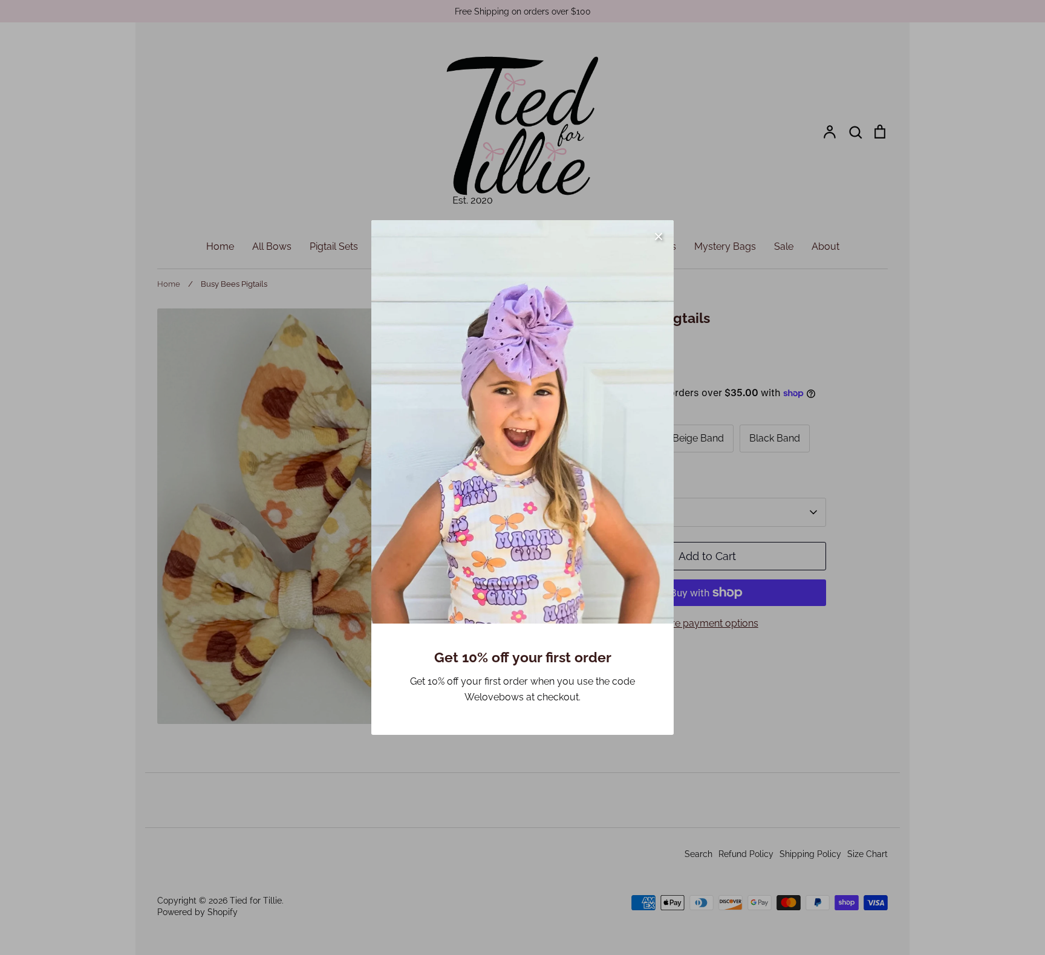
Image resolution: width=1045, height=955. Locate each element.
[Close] (658, 235)
